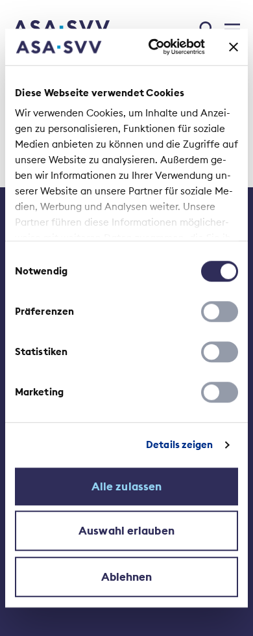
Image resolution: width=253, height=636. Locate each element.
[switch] (219, 311)
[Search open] (207, 26)
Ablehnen (126, 577)
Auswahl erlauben (126, 530)
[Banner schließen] (233, 46)
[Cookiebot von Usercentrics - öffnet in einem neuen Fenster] (153, 46)
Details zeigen (179, 444)
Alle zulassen (126, 486)
